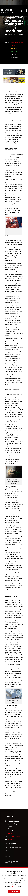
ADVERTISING (14, 57)
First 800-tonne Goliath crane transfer (13, 848)
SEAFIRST (14, 48)
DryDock (18, 793)
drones (12, 42)
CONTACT (14, 60)
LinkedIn (10, 839)
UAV (22, 42)
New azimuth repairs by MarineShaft (11, 861)
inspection (17, 42)
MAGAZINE (14, 54)
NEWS (14, 45)
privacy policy (14, 886)
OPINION (14, 51)
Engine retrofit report (11, 855)
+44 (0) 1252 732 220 (13, 833)
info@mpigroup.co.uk (14, 836)
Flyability (14, 113)
